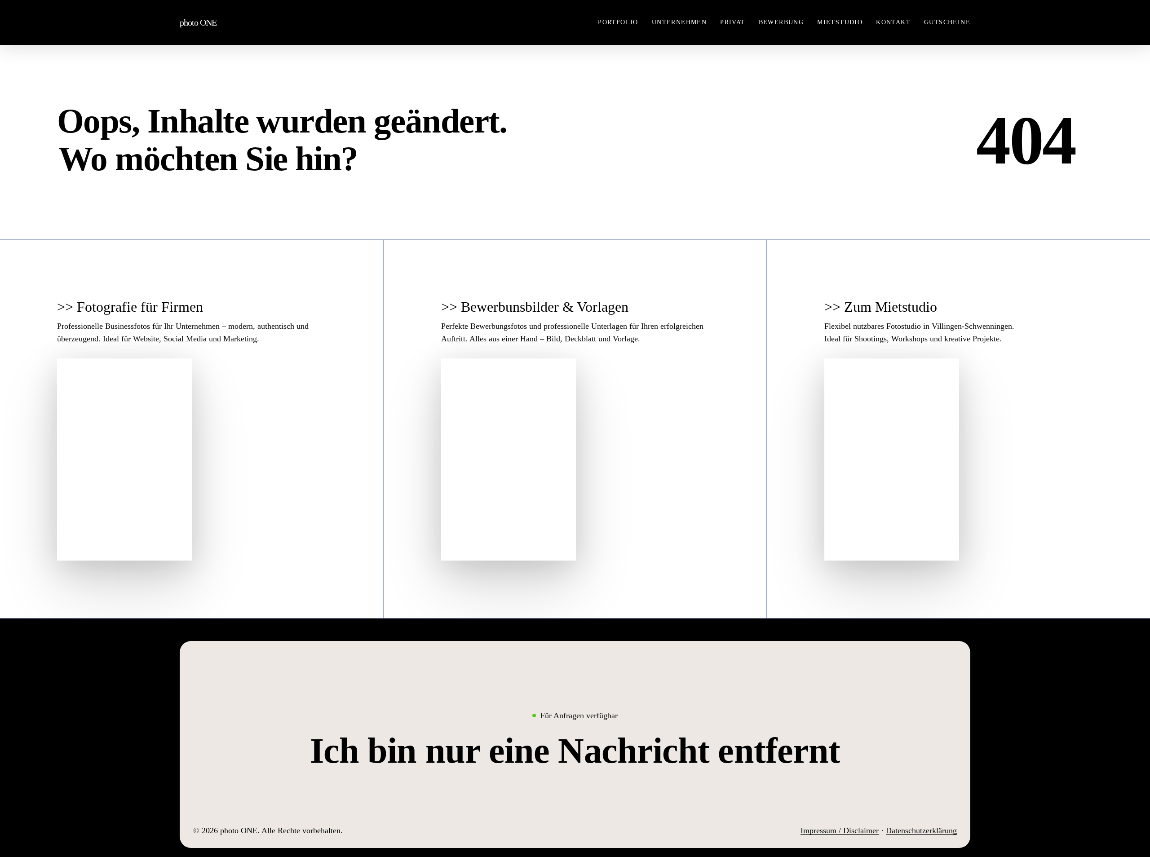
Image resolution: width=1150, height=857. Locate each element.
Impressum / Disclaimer (840, 830)
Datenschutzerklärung (921, 830)
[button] (575, 750)
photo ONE (198, 22)
